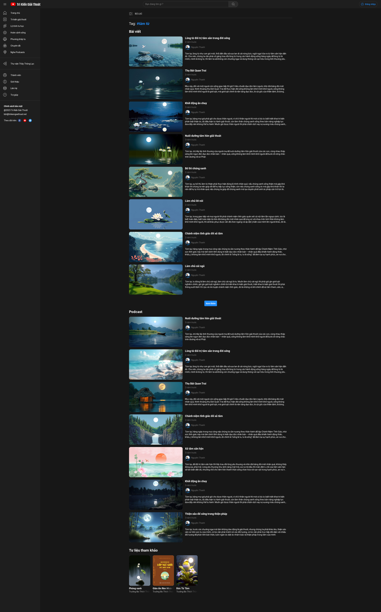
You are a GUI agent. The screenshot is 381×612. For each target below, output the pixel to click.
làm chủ (155, 227)
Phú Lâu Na (148, 377)
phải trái (135, 260)
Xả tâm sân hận (194, 448)
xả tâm (153, 162)
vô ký (155, 293)
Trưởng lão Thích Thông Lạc (139, 591)
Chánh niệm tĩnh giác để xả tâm (204, 233)
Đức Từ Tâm (182, 588)
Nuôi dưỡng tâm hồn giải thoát (203, 135)
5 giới (152, 345)
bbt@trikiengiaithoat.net (15, 114)
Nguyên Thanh (198, 47)
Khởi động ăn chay (196, 103)
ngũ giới (134, 130)
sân (154, 475)
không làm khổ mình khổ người (145, 195)
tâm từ (148, 475)
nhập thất (146, 293)
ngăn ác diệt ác (147, 130)
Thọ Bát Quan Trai (195, 70)
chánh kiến (136, 293)
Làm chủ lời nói (194, 200)
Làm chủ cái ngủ (194, 266)
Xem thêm (211, 303)
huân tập (144, 260)
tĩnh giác (135, 345)
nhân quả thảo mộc (140, 162)
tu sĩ (158, 410)
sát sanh (135, 508)
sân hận (140, 475)
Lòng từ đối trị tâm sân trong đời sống (207, 38)
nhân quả (144, 345)
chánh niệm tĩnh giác (140, 227)
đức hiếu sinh (137, 540)
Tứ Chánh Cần (138, 97)
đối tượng (151, 443)
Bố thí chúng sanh (195, 168)
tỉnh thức (151, 65)
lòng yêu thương (138, 65)
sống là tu (135, 443)
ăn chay (144, 508)
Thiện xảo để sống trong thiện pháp (206, 513)
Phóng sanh (135, 588)
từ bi (157, 377)
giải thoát (135, 410)
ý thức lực (153, 508)
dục (157, 260)
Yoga (151, 260)
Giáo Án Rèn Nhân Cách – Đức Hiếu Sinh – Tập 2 (163, 588)
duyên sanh (151, 97)
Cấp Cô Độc (136, 377)
